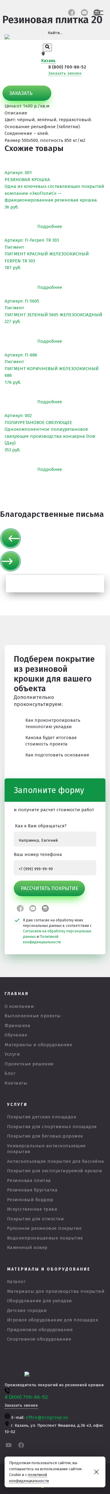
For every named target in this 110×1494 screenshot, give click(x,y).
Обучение (16, 1035)
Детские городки (27, 1310)
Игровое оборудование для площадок (52, 1320)
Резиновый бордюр (30, 1199)
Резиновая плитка (29, 1180)
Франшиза (17, 1025)
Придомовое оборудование (40, 1329)
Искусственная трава (32, 1209)
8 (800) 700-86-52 (67, 67)
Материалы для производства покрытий (56, 1291)
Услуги (12, 1054)
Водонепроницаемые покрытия (45, 1238)
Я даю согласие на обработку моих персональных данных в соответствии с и (57, 931)
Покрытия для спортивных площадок (52, 1126)
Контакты (16, 1083)
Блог (10, 1073)
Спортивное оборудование (39, 1339)
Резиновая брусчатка (32, 1190)
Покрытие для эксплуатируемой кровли (54, 1170)
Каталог (16, 1281)
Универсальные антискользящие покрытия (46, 1149)
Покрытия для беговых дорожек (45, 1136)
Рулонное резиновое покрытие (44, 1228)
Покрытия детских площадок (41, 1117)
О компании (19, 1006)
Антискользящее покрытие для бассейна (55, 1161)
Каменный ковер (27, 1247)
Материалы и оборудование (38, 1044)
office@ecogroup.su (47, 1417)
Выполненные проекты (33, 1016)
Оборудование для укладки (39, 1300)
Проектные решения (29, 1064)
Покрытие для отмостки (35, 1219)
